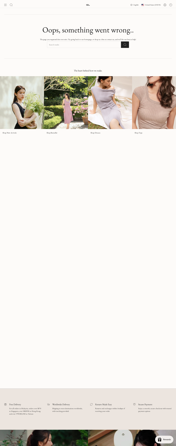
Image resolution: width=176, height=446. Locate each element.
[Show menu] (5, 5)
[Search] (125, 44)
